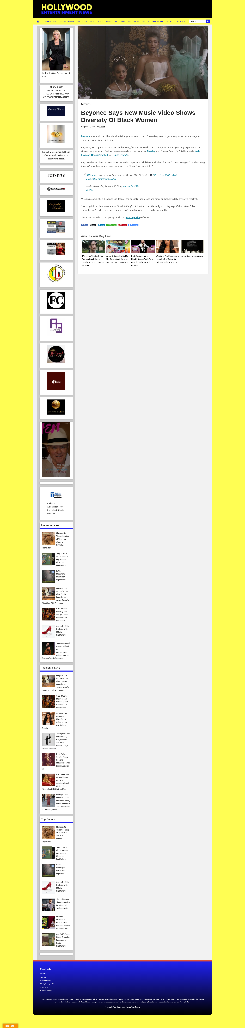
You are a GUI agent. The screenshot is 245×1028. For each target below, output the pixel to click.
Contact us (43, 973)
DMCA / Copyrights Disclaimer (49, 984)
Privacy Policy (44, 987)
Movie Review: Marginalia (192, 256)
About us (43, 977)
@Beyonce (92, 175)
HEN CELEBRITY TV (84, 21)
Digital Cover (50, 21)
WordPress (117, 1007)
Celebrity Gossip (66, 21)
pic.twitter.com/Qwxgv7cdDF (101, 179)
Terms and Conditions (46, 990)
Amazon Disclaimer (46, 980)
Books (169, 21)
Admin (102, 126)
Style (100, 21)
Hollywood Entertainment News (67, 999)
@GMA (89, 190)
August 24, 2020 (131, 186)
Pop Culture (133, 21)
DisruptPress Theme (133, 1007)
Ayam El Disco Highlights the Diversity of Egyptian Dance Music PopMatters (117, 259)
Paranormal (157, 21)
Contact (179, 21)
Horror (145, 21)
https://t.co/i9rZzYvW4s (165, 175)
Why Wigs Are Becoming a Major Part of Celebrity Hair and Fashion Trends (167, 259)
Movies (109, 21)
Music (122, 21)
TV (116, 21)
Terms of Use (171, 1002)
